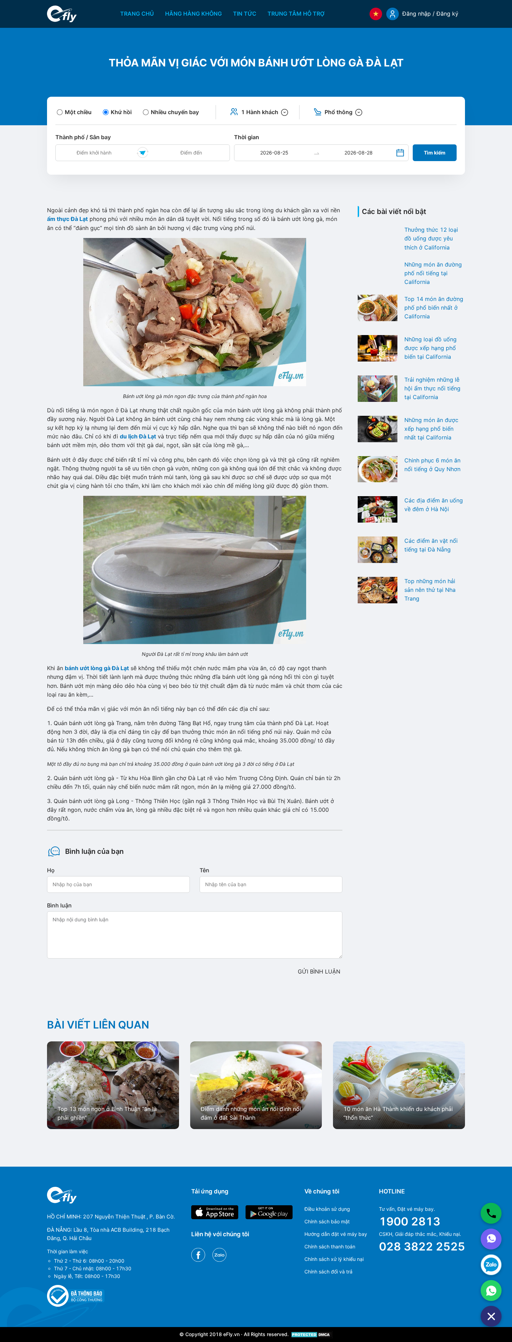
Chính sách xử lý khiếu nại (334, 1259)
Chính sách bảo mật (327, 1221)
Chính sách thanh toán (329, 1246)
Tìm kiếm (434, 153)
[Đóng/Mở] (491, 1316)
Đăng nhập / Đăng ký (430, 13)
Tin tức (244, 13)
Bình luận (59, 905)
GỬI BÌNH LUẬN (319, 971)
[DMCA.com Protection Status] (311, 1334)
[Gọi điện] (491, 1213)
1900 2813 (409, 1221)
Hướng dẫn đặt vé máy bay (335, 1234)
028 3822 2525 (422, 1246)
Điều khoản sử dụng (327, 1209)
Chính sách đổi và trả (328, 1271)
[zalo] (491, 1264)
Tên (204, 870)
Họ (51, 870)
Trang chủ (137, 13)
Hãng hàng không (193, 13)
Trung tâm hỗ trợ (296, 13)
